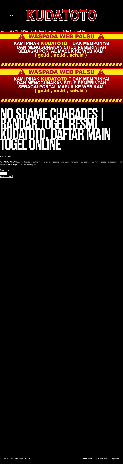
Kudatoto (4, 31)
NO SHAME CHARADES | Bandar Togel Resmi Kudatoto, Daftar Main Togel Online (49, 31)
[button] (6, 176)
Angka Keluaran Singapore (106, 458)
